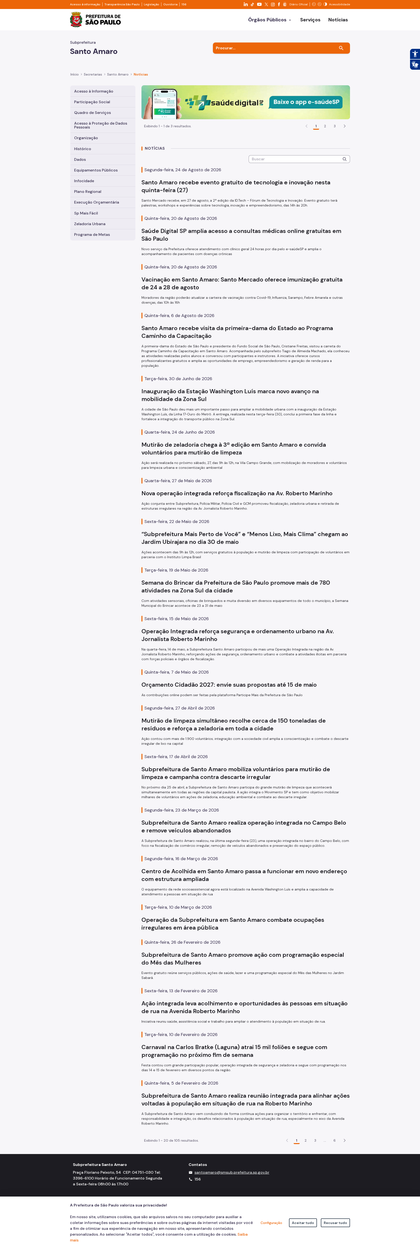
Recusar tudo (335, 1223)
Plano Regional (87, 191)
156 (184, 4)
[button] (344, 126)
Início (74, 74)
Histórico (82, 148)
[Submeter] (345, 159)
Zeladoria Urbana (89, 223)
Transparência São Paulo (122, 4)
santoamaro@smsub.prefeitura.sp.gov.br (231, 1172)
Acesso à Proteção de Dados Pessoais (100, 125)
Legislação (151, 4)
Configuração (271, 1223)
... (325, 1140)
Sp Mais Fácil (86, 213)
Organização (86, 137)
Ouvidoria (170, 4)
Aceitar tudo (303, 1223)
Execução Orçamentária (96, 202)
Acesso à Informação (93, 91)
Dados (80, 159)
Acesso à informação (85, 4)
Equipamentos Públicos (96, 170)
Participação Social (92, 101)
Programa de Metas (92, 234)
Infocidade (84, 180)
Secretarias (93, 74)
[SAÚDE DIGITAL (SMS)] (245, 101)
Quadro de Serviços (92, 112)
